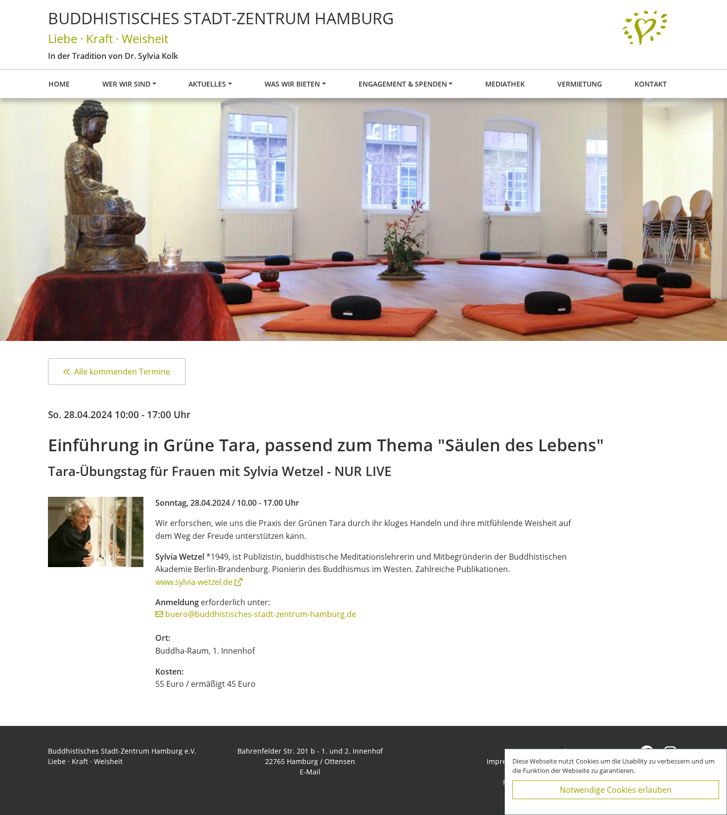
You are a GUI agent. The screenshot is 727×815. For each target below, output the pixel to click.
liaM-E (310, 771)
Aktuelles (207, 84)
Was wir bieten (292, 84)
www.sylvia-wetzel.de (193, 581)
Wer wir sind (126, 84)
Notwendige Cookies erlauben (616, 789)
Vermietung (579, 84)
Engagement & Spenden (403, 84)
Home (59, 84)
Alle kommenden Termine (122, 371)
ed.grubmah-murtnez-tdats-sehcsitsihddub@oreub (260, 614)
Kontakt (651, 84)
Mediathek (505, 84)
